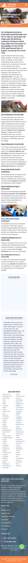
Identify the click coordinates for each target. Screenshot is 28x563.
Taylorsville (6, 417)
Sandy (4, 403)
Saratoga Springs (7, 437)
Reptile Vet (4, 529)
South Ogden (19, 407)
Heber (18, 415)
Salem (18, 452)
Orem (4, 402)
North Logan (19, 433)
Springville (6, 445)
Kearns (5, 439)
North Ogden (19, 400)
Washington (6, 464)
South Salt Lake (7, 465)
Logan (4, 420)
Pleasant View (20, 432)
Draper (4, 424)
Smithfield (19, 418)
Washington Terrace (19, 449)
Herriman (5, 418)
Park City (18, 460)
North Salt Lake (20, 396)
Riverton (5, 428)
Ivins (17, 456)
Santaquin (19, 417)
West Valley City (7, 396)
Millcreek (5, 415)
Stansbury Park (20, 441)
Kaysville (5, 454)
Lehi (4, 413)
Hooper (18, 454)
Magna (4, 462)
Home (3, 24)
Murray (4, 422)
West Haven (19, 409)
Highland (18, 405)
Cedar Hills (19, 439)
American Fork (7, 452)
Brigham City (19, 403)
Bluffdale (18, 413)
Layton (4, 409)
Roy (4, 433)
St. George (6, 405)
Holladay (5, 458)
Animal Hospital (5, 513)
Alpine (18, 435)
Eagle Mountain (7, 430)
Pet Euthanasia (5, 526)
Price (17, 464)
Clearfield (5, 456)
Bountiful (5, 426)
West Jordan (6, 398)
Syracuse (5, 460)
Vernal (18, 437)
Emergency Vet (5, 510)
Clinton (18, 394)
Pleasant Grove (7, 435)
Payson (18, 398)
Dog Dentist (4, 519)
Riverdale (18, 447)
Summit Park (19, 458)
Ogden (4, 407)
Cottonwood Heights (6, 449)
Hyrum (18, 445)
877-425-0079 (10, 538)
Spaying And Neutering (7, 516)
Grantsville (9, 24)
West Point (19, 430)
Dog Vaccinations (6, 523)
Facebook (19, 561)
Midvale (5, 441)
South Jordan (6, 411)
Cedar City (6, 447)
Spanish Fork (6, 432)
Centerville (19, 411)
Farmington (6, 467)
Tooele (4, 443)
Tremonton (19, 443)
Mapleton (18, 428)
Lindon (18, 426)
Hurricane (19, 402)
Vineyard (18, 422)
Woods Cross (20, 424)
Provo (4, 400)
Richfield (18, 465)
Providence (19, 462)
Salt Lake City (6, 394)
